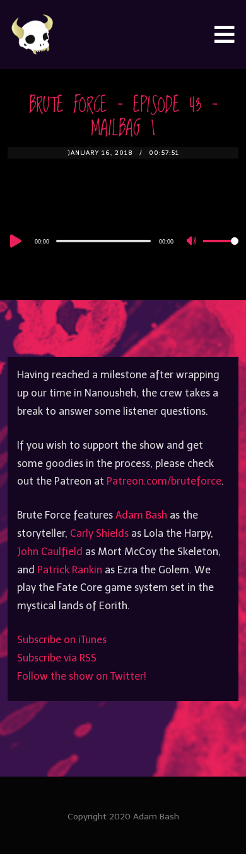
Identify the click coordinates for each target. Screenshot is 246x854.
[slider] (220, 251)
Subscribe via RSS (57, 658)
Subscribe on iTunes (62, 640)
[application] (123, 240)
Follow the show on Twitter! (81, 676)
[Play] (14, 241)
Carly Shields (99, 533)
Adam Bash (141, 515)
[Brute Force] (33, 34)
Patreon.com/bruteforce (164, 481)
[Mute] (193, 241)
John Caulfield (50, 552)
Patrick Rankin (69, 570)
